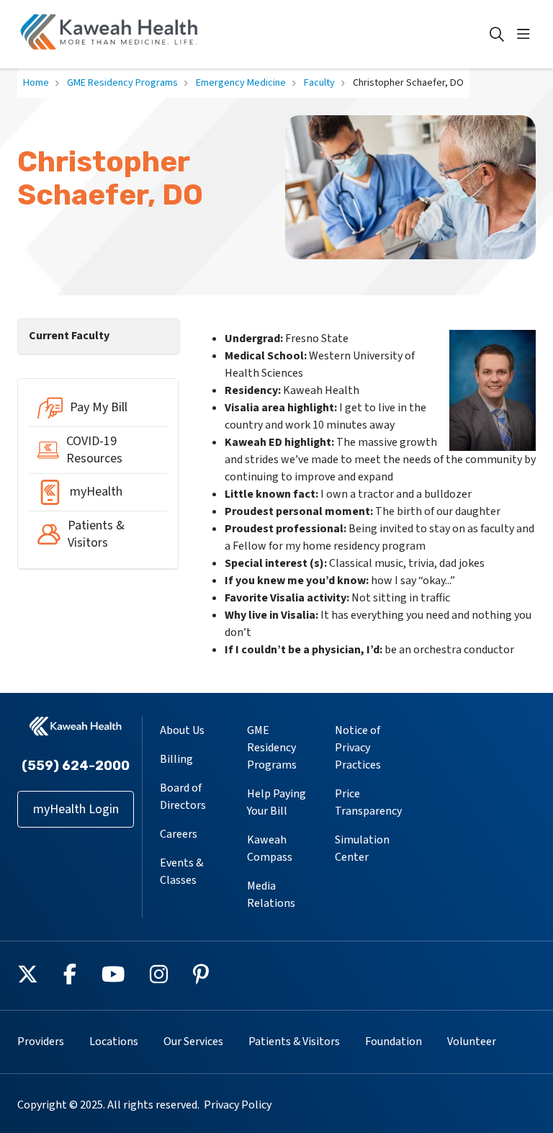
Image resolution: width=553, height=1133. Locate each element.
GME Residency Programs (272, 747)
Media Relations (271, 894)
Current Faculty (69, 336)
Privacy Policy (237, 1105)
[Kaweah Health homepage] (109, 34)
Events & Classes (181, 871)
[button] (526, 34)
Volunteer (471, 1041)
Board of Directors (183, 796)
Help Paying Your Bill (276, 802)
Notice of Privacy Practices (358, 747)
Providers (40, 1041)
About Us (182, 730)
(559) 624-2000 (76, 766)
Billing (176, 759)
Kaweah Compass (269, 848)
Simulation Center (362, 848)
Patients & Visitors (294, 1041)
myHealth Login (76, 809)
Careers (178, 834)
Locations (113, 1041)
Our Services (193, 1041)
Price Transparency (368, 802)
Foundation (393, 1041)
